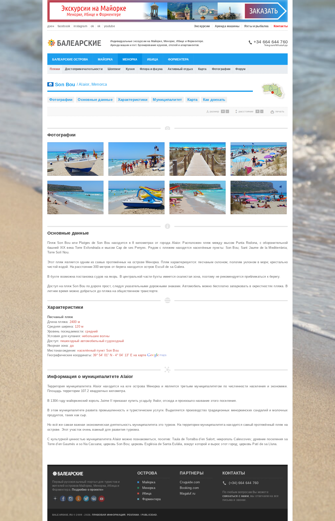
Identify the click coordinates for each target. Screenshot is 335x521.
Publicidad (149, 515)
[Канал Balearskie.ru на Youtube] (101, 499)
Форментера (178, 59)
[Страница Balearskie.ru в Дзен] (55, 498)
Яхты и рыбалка (256, 26)
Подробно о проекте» (87, 489)
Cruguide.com (190, 482)
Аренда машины (227, 26)
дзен (50, 26)
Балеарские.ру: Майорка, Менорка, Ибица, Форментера (75, 43)
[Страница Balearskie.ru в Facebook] (63, 498)
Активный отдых (180, 69)
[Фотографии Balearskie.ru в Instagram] (70, 499)
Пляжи (55, 69)
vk (98, 26)
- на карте (120, 355)
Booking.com (189, 488)
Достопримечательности (84, 69)
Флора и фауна (151, 69)
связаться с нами (235, 496)
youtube (109, 26)
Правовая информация (108, 515)
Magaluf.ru (187, 493)
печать (279, 111)
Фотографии (221, 69)
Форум (240, 69)
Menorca (99, 84)
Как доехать (214, 99)
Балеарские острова (70, 59)
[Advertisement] (104, 111)
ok (92, 26)
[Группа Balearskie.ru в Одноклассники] (78, 498)
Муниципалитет (167, 99)
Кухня (130, 69)
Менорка (130, 59)
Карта (202, 69)
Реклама (133, 515)
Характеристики (132, 99)
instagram (80, 26)
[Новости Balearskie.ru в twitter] (86, 498)
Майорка (105, 59)
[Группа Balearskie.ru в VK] (94, 498)
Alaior (84, 84)
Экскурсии (202, 26)
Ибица (152, 59)
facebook (64, 26)
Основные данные (95, 99)
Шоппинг (114, 69)
